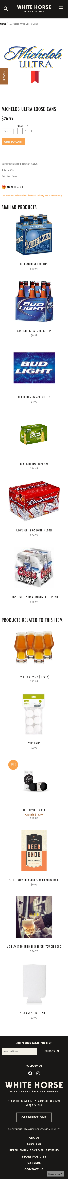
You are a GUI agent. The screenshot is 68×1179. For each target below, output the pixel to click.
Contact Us (34, 1169)
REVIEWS (3, 76)
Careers (34, 1162)
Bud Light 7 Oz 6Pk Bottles (34, 397)
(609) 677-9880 (34, 1105)
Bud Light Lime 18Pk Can (34, 463)
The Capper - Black (34, 810)
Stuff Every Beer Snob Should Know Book (34, 880)
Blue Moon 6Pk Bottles (34, 264)
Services (34, 1143)
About (34, 1137)
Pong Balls (34, 743)
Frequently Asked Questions (34, 1150)
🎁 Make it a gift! (14, 187)
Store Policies (34, 1156)
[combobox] (5, 9)
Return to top (54, 1173)
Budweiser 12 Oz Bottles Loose (34, 530)
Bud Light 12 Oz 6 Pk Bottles (34, 330)
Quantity (22, 126)
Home (3, 23)
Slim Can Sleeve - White (34, 1013)
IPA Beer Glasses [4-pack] (34, 676)
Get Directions (34, 1117)
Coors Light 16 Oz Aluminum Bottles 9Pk (34, 597)
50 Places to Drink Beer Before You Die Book (34, 946)
